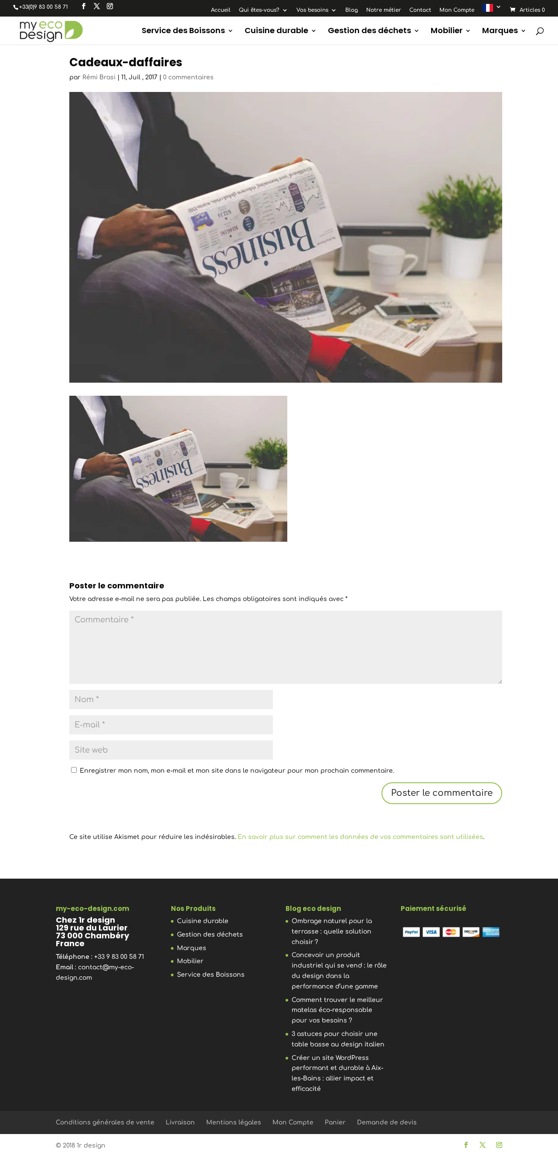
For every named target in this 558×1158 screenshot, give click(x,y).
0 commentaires (188, 77)
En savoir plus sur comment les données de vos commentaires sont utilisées (360, 837)
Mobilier (447, 31)
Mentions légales (233, 1122)
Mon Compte (456, 10)
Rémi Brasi (99, 77)
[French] (492, 10)
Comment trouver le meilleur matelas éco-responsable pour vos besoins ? (337, 1010)
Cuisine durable (276, 31)
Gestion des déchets (369, 31)
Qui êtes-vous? (259, 10)
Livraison (180, 1122)
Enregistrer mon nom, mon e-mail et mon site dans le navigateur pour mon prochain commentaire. (237, 770)
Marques (500, 31)
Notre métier (383, 10)
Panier (335, 1122)
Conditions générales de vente (105, 1122)
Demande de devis (387, 1122)
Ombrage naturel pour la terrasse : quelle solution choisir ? (332, 931)
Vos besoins (312, 10)
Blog (351, 10)
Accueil (221, 10)
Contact (420, 10)
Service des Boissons (183, 31)
